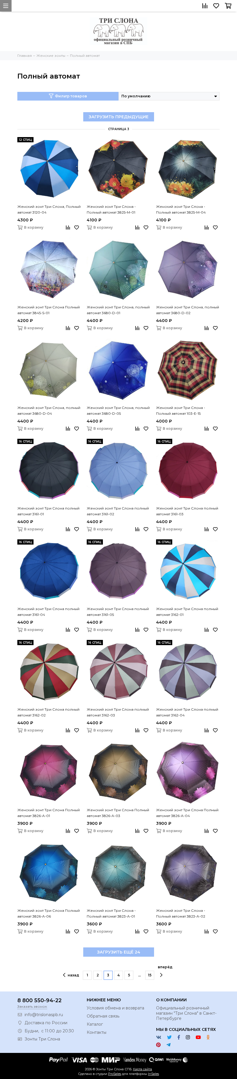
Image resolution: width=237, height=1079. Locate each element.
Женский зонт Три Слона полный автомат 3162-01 (187, 612)
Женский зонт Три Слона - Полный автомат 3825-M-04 (181, 209)
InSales (153, 1074)
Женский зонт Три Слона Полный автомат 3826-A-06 (48, 913)
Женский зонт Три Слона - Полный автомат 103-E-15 (180, 410)
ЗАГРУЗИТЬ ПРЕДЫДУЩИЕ (119, 116)
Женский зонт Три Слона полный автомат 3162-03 (118, 712)
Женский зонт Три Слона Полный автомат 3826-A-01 (48, 813)
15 (149, 975)
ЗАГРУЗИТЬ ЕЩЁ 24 (118, 952)
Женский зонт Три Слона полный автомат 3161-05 (118, 612)
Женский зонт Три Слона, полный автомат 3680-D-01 (118, 310)
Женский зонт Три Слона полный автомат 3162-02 (48, 712)
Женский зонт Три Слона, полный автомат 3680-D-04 (48, 410)
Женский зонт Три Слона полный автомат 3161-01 (48, 511)
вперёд (165, 967)
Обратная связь (103, 1016)
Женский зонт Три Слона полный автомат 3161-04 (48, 612)
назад (73, 975)
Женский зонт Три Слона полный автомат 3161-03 (187, 511)
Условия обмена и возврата (115, 1008)
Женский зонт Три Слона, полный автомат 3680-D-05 (118, 410)
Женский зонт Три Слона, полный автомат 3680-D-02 (187, 310)
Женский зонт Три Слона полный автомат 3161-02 (118, 511)
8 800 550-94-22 (39, 1000)
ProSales (114, 1074)
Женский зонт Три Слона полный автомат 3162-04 (187, 712)
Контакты (96, 1032)
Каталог (95, 1024)
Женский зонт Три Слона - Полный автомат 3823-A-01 (111, 913)
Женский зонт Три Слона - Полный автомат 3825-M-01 (111, 209)
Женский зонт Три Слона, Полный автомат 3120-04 (49, 209)
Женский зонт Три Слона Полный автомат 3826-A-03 (118, 813)
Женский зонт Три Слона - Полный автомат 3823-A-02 (180, 913)
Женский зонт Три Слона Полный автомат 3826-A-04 (187, 813)
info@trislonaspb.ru (44, 1014)
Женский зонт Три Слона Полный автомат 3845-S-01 (48, 310)
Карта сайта (142, 1069)
